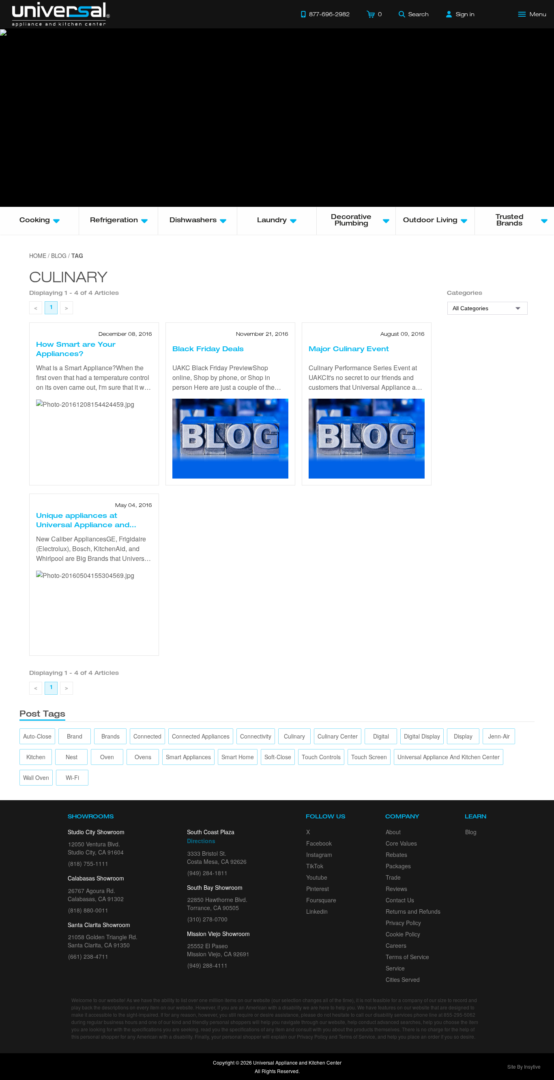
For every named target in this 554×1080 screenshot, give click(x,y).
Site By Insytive (524, 1066)
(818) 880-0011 (88, 910)
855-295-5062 (459, 1014)
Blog (471, 832)
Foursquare (321, 900)
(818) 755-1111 (88, 863)
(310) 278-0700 (207, 919)
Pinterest (317, 889)
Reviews (396, 889)
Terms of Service (407, 957)
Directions (201, 841)
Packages (398, 866)
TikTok (314, 866)
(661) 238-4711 (88, 956)
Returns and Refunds (413, 911)
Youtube (316, 877)
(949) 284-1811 (207, 873)
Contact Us (400, 900)
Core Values (401, 843)
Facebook (319, 843)
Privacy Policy (403, 923)
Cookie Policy (403, 934)
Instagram (319, 854)
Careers (396, 945)
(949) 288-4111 (207, 965)
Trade (393, 877)
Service (395, 968)
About (393, 832)
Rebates (396, 854)
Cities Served (403, 979)
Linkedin (317, 911)
